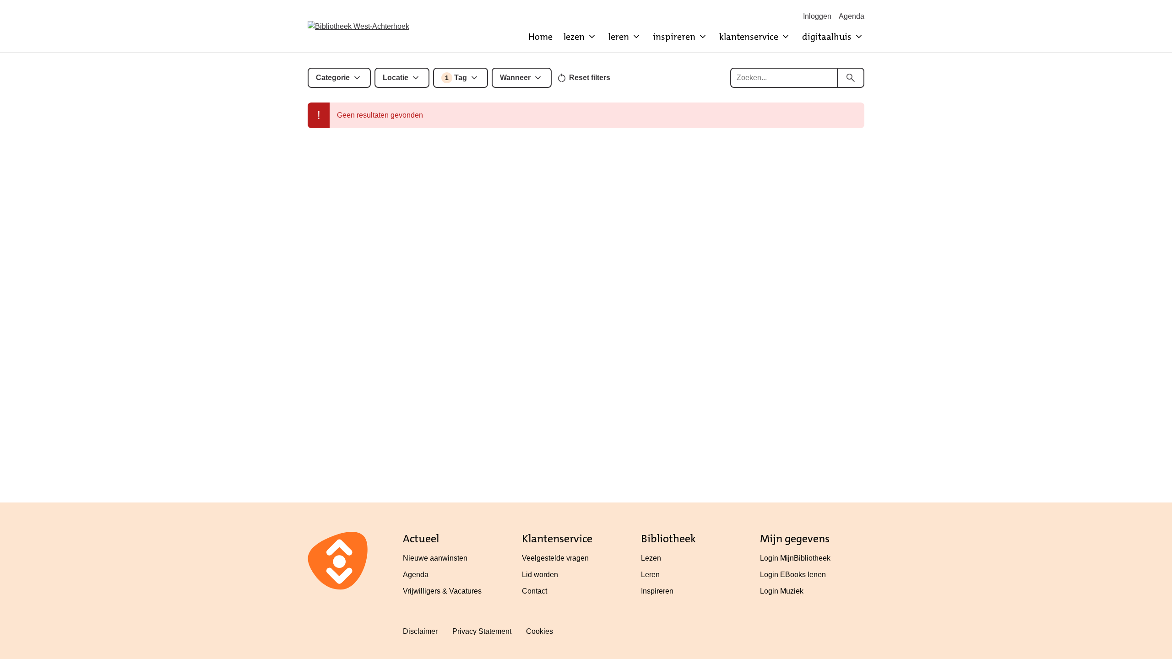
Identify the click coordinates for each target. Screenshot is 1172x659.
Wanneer (515, 77)
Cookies (539, 631)
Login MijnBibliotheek (795, 558)
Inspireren (657, 591)
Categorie (333, 77)
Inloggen (817, 16)
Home (540, 36)
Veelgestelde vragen (555, 558)
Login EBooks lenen (793, 574)
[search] (850, 78)
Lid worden (540, 574)
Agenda (851, 16)
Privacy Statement (481, 631)
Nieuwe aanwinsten (435, 558)
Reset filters (589, 77)
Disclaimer (420, 631)
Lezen (651, 558)
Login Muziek (781, 591)
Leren (650, 574)
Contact (534, 591)
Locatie (395, 77)
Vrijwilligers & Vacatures (442, 591)
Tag (456, 77)
